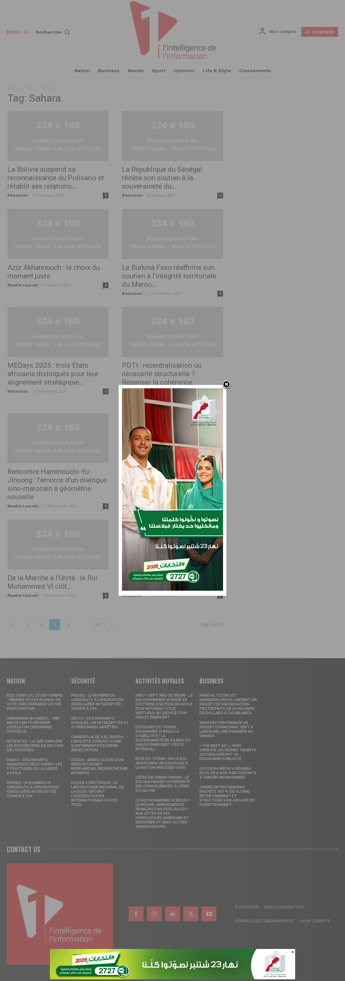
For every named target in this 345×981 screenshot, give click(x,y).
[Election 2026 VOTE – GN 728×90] (172, 977)
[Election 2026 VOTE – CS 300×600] (172, 589)
